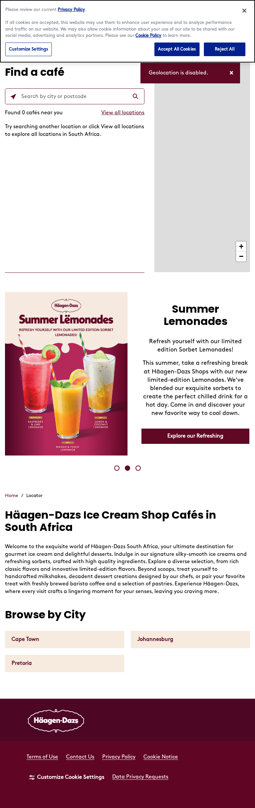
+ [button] (241, 246)
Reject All (224, 49)
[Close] (244, 10)
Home (11, 495)
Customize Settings (28, 49)
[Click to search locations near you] (13, 97)
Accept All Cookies (177, 49)
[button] (117, 468)
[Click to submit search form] (136, 97)
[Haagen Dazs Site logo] (56, 720)
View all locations (122, 112)
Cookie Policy (148, 36)
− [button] (241, 256)
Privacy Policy (71, 10)
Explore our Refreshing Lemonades (195, 439)
